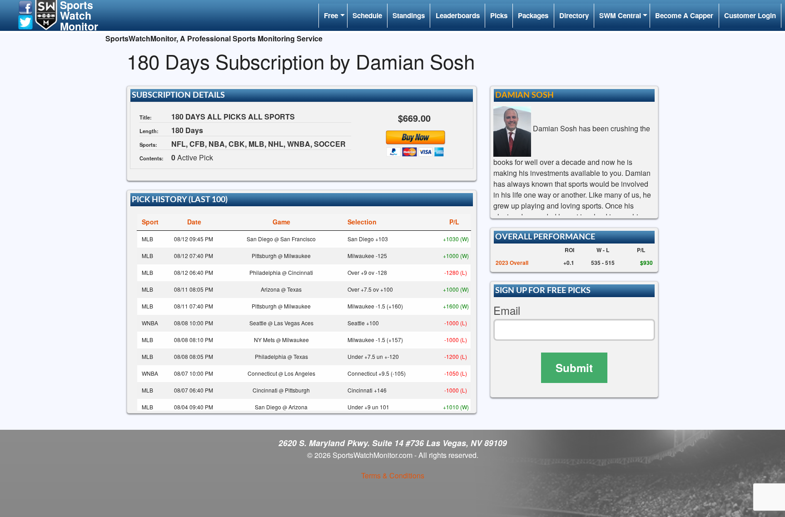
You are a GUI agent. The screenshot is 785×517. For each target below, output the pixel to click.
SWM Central (620, 15)
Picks (498, 15)
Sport (150, 221)
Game (281, 221)
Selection (362, 221)
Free (331, 15)
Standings (408, 15)
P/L (454, 221)
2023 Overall (512, 262)
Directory (574, 15)
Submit (574, 367)
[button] (25, 6)
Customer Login (750, 15)
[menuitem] (333, 16)
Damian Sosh (524, 95)
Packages (533, 15)
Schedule (367, 15)
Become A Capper (684, 15)
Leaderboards (458, 15)
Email (506, 310)
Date (194, 221)
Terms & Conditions (392, 475)
